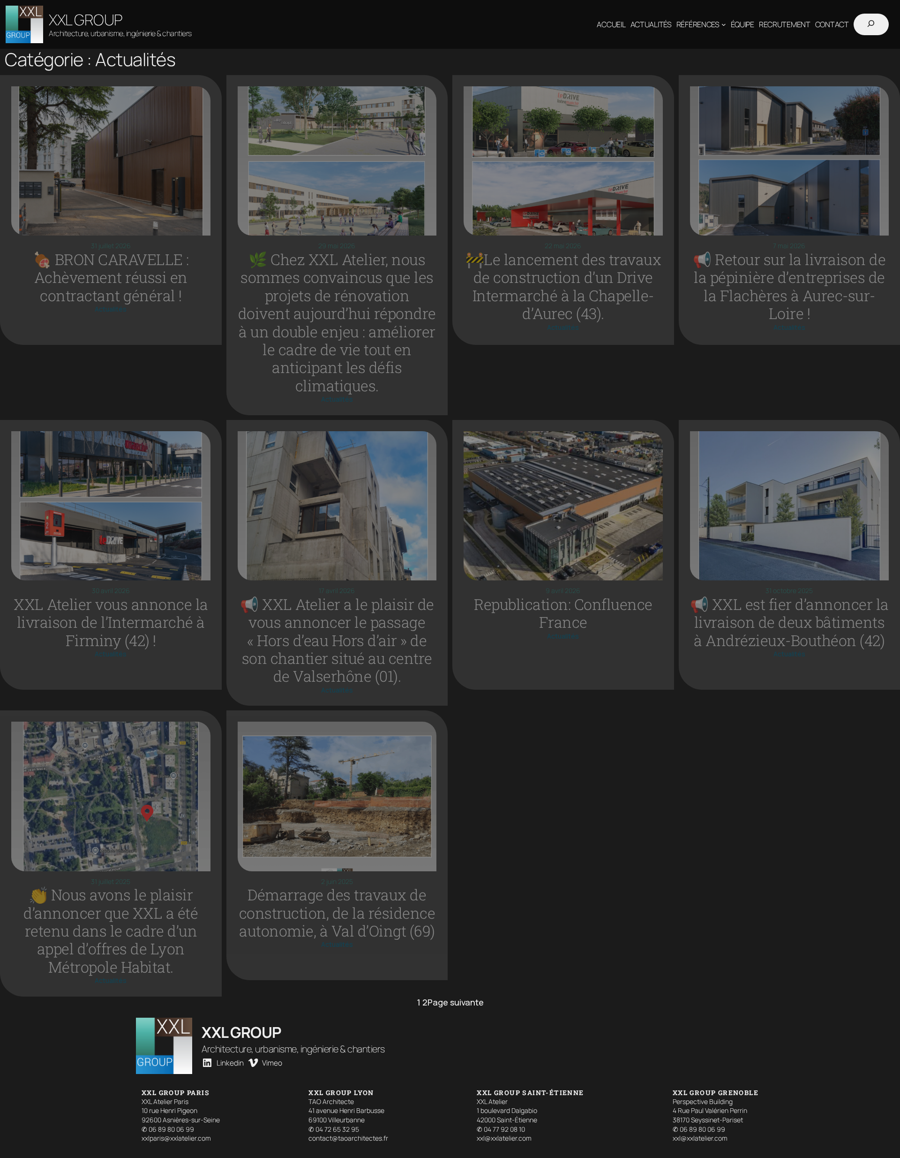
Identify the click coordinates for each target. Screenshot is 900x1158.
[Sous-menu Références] (723, 24)
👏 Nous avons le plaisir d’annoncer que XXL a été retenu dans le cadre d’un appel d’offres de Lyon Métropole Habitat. (110, 931)
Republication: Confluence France (563, 613)
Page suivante (456, 1002)
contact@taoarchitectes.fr (348, 1138)
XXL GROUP (86, 19)
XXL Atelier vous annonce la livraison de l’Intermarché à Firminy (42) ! (111, 622)
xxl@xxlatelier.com (504, 1138)
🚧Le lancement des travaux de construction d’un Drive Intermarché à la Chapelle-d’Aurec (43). (563, 287)
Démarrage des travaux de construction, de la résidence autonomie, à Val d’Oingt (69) (337, 913)
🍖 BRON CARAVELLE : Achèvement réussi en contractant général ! (111, 278)
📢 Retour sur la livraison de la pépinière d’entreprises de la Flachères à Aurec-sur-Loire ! (789, 287)
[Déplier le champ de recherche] (871, 25)
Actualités (111, 309)
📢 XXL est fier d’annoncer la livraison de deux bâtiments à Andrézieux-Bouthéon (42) (789, 622)
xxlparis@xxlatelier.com (176, 1138)
